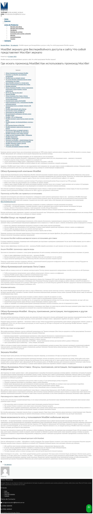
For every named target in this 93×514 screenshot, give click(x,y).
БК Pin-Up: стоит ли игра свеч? (14, 92)
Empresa (7, 21)
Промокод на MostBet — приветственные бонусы (19, 140)
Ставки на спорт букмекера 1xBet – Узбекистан (19, 135)
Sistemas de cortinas (16, 32)
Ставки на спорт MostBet (12, 145)
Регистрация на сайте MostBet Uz (15, 112)
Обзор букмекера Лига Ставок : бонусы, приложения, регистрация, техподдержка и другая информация (18, 97)
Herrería (12, 35)
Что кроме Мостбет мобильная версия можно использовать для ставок (18, 80)
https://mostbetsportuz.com (8, 202)
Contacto (7, 41)
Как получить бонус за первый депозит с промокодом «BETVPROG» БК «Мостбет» (17, 131)
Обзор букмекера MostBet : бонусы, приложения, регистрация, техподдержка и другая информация (19, 89)
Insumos (12, 39)
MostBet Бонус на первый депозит (15, 78)
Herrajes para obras (16, 27)
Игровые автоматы (11, 86)
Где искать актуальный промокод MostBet (17, 146)
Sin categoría (7, 464)
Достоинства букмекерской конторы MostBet (18, 141)
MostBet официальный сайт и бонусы (16, 109)
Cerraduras (13, 30)
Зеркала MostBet (10, 94)
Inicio (6, 19)
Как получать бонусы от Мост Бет (15, 125)
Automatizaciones (15, 37)
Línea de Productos (11, 25)
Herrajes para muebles (17, 28)
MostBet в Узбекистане (12, 138)
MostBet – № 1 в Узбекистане (14, 117)
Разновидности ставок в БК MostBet (16, 101)
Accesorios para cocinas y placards (20, 33)
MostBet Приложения (12, 137)
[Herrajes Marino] (4, 11)
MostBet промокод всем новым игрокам (17, 133)
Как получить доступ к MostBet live (15, 110)
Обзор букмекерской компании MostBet (17, 73)
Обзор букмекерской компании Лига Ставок (18, 84)
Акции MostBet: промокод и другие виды (17, 83)
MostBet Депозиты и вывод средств (16, 143)
